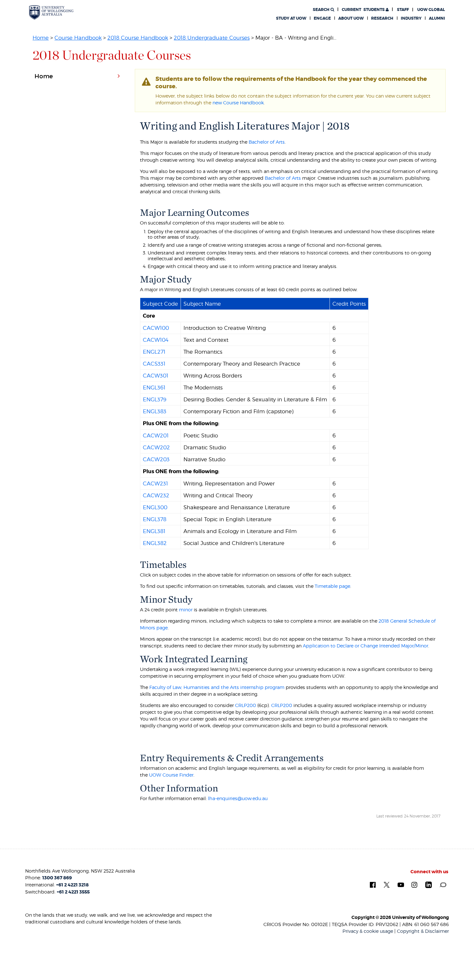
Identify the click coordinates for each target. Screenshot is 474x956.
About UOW (351, 18)
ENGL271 (154, 352)
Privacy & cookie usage (367, 931)
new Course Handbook (238, 102)
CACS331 (154, 363)
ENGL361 (154, 387)
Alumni (437, 18)
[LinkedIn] (428, 885)
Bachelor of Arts (267, 142)
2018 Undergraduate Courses (212, 37)
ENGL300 (155, 507)
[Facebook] (373, 884)
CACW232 (156, 495)
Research (382, 18)
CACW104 (156, 340)
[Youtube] (400, 884)
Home (41, 37)
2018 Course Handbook (137, 37)
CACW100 (156, 328)
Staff (403, 9)
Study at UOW (291, 18)
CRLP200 (245, 705)
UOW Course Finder (171, 775)
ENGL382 (155, 543)
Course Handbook (78, 37)
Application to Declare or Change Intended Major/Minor (365, 645)
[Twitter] (386, 884)
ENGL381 (154, 531)
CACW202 (156, 447)
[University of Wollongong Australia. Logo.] (51, 12)
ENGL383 (154, 411)
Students (364, 9)
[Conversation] (443, 884)
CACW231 (155, 483)
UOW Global (431, 9)
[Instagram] (414, 884)
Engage (322, 18)
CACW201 (156, 435)
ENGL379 (154, 399)
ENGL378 (154, 519)
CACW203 (156, 459)
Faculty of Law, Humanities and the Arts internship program (216, 687)
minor (186, 609)
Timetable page (332, 586)
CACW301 (155, 375)
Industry (411, 18)
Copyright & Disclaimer (423, 931)
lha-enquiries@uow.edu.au (238, 798)
